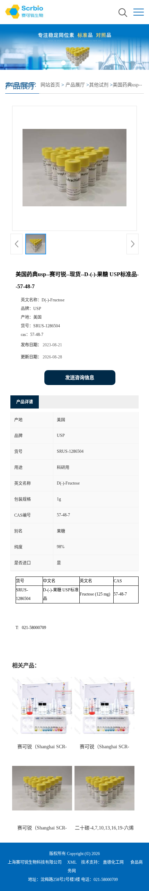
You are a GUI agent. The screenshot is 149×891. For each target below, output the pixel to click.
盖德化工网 (113, 862)
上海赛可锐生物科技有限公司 (35, 862)
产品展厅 (75, 84)
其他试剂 (98, 84)
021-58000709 (106, 879)
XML (72, 862)
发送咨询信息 (79, 377)
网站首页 (50, 84)
